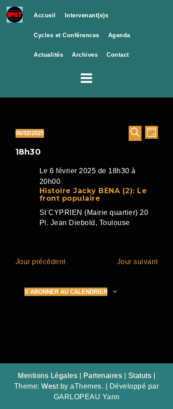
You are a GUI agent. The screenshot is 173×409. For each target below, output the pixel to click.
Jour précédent (41, 261)
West (49, 386)
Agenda (119, 35)
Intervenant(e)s (87, 15)
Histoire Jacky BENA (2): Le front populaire (93, 195)
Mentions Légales (47, 375)
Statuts (140, 375)
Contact (117, 54)
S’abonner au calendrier (65, 291)
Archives (85, 54)
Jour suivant (137, 261)
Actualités (48, 54)
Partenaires (102, 375)
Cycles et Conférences (66, 35)
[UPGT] (15, 14)
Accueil (45, 15)
